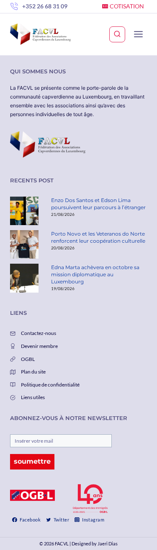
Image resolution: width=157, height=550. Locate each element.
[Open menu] (138, 34)
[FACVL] (40, 34)
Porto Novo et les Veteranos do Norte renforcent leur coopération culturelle (98, 237)
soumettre (32, 461)
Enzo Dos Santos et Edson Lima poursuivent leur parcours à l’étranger (98, 203)
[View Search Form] (117, 34)
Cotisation (127, 6)
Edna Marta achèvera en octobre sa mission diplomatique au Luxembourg (95, 274)
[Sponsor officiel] (32, 495)
